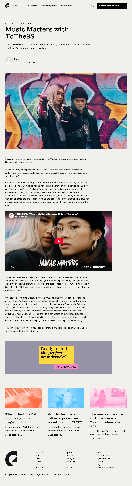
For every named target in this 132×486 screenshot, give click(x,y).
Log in (99, 464)
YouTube (36, 328)
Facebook (71, 461)
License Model (103, 458)
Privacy (57, 474)
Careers (39, 464)
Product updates (49, 5)
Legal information (43, 474)
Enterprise (40, 455)
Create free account (110, 5)
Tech (16, 59)
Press (38, 461)
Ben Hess (35, 331)
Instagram (51, 328)
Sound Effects (103, 455)
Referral (39, 467)
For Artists (41, 452)
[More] (79, 6)
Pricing (99, 461)
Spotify (69, 452)
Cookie (66, 474)
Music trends (67, 5)
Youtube (70, 455)
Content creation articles (19, 23)
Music (99, 452)
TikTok (69, 467)
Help (38, 458)
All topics (32, 5)
